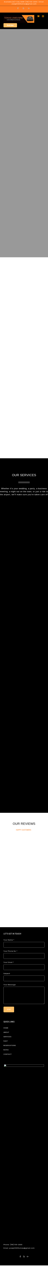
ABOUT (6, 1032)
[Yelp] (24, 1256)
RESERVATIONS (9, 1045)
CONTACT (7, 1054)
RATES (6, 1050)
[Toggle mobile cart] (38, 16)
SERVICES (7, 1037)
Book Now (10, 25)
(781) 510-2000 (31, 2)
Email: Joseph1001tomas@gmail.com (27, 3)
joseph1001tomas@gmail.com (22, 1248)
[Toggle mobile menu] (43, 16)
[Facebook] (20, 1256)
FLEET (5, 1041)
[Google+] (28, 1256)
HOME (5, 1028)
